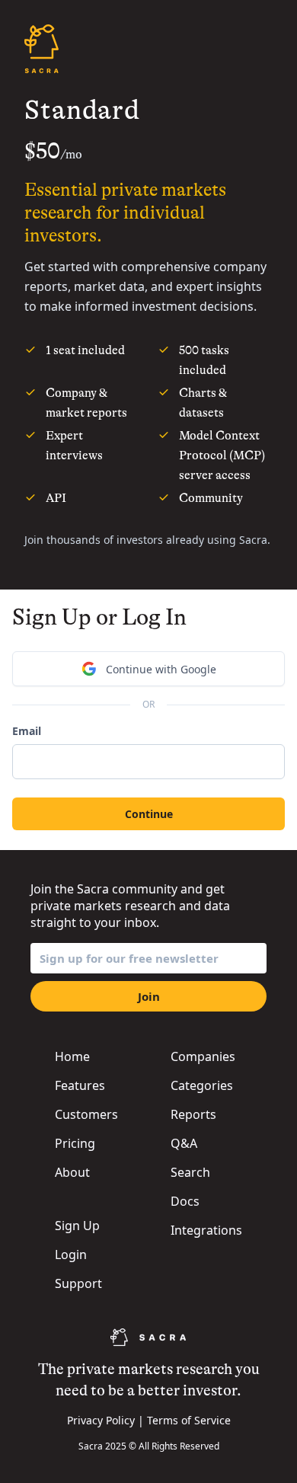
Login (71, 1254)
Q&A (184, 1143)
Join (149, 996)
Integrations (206, 1230)
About (72, 1172)
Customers (86, 1114)
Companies (203, 1056)
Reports (193, 1114)
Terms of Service (189, 1420)
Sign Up (77, 1225)
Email (26, 731)
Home (72, 1056)
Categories (202, 1085)
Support (78, 1283)
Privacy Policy (101, 1420)
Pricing (75, 1143)
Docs (185, 1201)
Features (80, 1085)
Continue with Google (161, 669)
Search (190, 1172)
